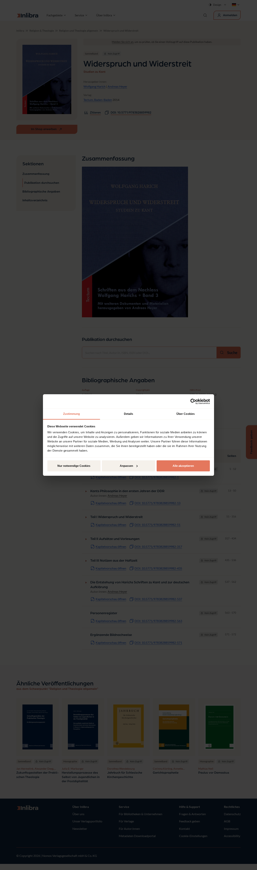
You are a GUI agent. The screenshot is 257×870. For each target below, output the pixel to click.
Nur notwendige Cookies (73, 465)
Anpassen (126, 465)
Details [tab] (128, 413)
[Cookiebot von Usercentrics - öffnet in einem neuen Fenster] (193, 401)
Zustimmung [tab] (71, 413)
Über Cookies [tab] (185, 413)
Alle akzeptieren (183, 465)
